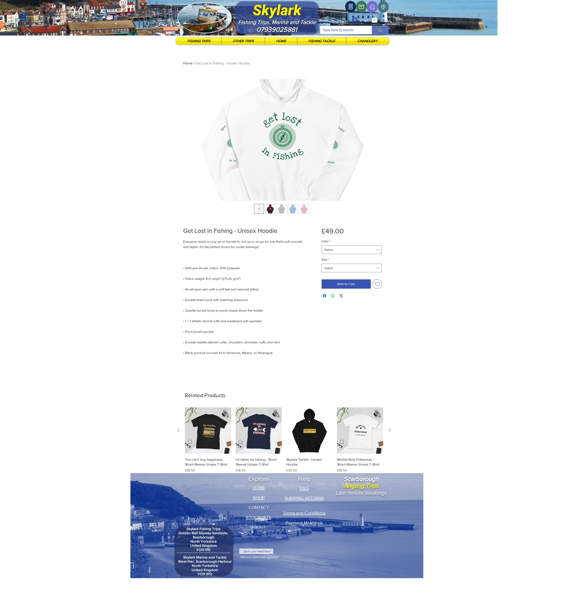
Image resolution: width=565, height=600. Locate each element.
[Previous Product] (178, 430)
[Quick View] (208, 430)
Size (325, 259)
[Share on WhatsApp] (332, 295)
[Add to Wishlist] (377, 284)
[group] (284, 440)
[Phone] (350, 6)
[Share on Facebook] (324, 295)
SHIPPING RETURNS (304, 498)
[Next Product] (389, 430)
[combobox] (352, 249)
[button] (374, 19)
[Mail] (361, 6)
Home (187, 63)
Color (326, 241)
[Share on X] (341, 295)
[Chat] (372, 7)
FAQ (304, 488)
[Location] (383, 7)
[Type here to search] (380, 30)
